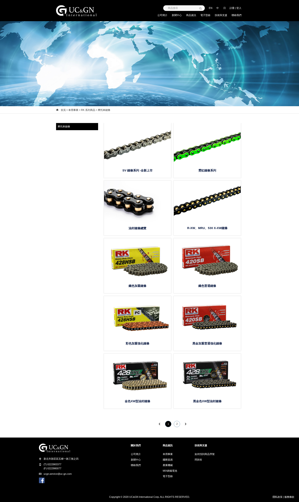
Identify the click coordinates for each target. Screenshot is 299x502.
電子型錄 (168, 476)
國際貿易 (168, 459)
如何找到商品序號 (205, 454)
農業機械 (168, 465)
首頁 (63, 110)
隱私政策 (277, 497)
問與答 (198, 459)
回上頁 (159, 424)
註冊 (232, 8)
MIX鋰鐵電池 (170, 470)
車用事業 (73, 110)
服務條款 (289, 497)
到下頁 (186, 424)
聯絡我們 (136, 465)
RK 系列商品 (88, 110)
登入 (238, 8)
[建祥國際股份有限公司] (76, 10)
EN (210, 8)
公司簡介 (136, 454)
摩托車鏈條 (64, 126)
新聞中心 (136, 459)
